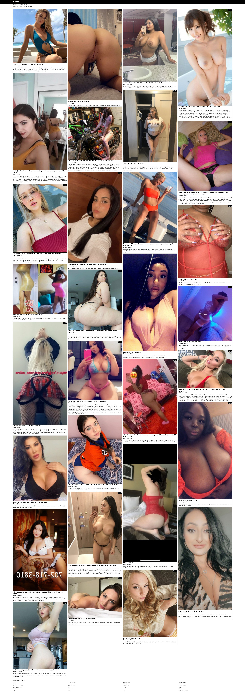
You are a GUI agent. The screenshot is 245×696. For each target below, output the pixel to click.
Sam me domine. (128, 562)
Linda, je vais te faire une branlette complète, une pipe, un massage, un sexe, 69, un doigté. (39, 171)
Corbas (14, 690)
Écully (179, 684)
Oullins (14, 682)
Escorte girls (15, 4)
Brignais (125, 687)
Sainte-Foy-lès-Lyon (183, 690)
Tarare (179, 687)
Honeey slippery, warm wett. (187, 279)
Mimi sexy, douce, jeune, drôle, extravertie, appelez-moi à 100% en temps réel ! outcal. (38, 592)
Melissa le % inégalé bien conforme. (189, 342)
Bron (124, 690)
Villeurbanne (126, 684)
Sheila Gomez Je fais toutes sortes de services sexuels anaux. (143, 82)
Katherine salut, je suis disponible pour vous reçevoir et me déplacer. (35, 670)
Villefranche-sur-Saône (18, 685)
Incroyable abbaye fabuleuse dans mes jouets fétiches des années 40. (90, 160)
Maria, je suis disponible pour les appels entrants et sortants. (87, 401)
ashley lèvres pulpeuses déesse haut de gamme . (28, 64)
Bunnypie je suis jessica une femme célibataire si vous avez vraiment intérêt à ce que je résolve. (38, 254)
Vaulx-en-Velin (126, 682)
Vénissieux (15, 684)
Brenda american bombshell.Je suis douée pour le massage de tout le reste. (92, 565)
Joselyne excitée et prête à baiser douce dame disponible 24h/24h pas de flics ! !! (94, 484)
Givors (179, 689)
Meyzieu (125, 689)
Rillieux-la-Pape (182, 682)
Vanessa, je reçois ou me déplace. (134, 163)
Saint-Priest (70, 689)
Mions (14, 689)
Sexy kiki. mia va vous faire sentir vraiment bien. (28, 314)
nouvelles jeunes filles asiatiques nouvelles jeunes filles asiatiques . (199, 106)
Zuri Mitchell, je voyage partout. (188, 500)
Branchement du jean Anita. (132, 638)
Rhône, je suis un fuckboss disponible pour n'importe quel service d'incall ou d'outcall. (92, 331)
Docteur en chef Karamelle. (132, 352)
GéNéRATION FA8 (17, 1)
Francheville (126, 685)
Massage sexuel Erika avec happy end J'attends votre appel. (87, 264)
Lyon (69, 687)
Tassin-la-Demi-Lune (17, 687)
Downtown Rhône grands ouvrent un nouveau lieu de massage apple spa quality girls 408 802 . (148, 244)
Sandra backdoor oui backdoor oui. (79, 101)
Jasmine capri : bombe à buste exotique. (191, 611)
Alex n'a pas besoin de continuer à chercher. (27, 425)
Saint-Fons (70, 684)
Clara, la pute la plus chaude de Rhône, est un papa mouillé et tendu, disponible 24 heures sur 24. (149, 435)
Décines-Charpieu (182, 685)
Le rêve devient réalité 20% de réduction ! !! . (82, 618)
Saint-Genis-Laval (72, 685)
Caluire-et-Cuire (72, 682)
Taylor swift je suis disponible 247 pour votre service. (30, 502)
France (21, 4)
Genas (69, 690)
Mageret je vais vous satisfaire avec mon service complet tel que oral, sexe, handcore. (202, 390)
